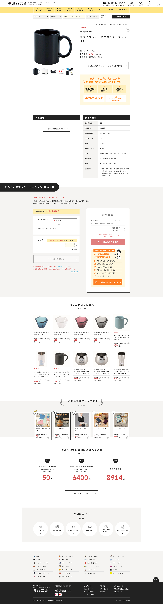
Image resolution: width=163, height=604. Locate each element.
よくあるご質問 (89, 595)
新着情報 (102, 592)
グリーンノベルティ (92, 556)
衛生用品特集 (91, 573)
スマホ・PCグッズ (67, 563)
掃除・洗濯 (65, 559)
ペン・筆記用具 (40, 570)
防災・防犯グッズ (92, 563)
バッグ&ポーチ (66, 573)
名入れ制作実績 (89, 592)
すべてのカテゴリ (65, 576)
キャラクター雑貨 (118, 573)
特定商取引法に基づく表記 (55, 600)
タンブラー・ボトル (67, 556)
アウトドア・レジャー (119, 556)
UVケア (115, 570)
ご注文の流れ (88, 586)
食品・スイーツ (66, 566)
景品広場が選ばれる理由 (121, 589)
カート (158, 5)
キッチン (38, 559)
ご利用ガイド (74, 272)
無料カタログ (131, 5)
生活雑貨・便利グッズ (42, 573)
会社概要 (102, 586)
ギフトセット (91, 559)
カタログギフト (40, 576)
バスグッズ (116, 559)
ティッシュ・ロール (93, 566)
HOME (96, 24)
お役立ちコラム (118, 586)
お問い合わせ (61, 266)
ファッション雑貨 (41, 566)
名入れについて (89, 589)
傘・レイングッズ (67, 570)
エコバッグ (39, 556)
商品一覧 (103, 24)
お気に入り (140, 5)
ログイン (149, 5)
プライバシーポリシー (39, 600)
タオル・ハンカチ (118, 566)
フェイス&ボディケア (42, 563)
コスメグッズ (116, 563)
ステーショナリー (92, 570)
